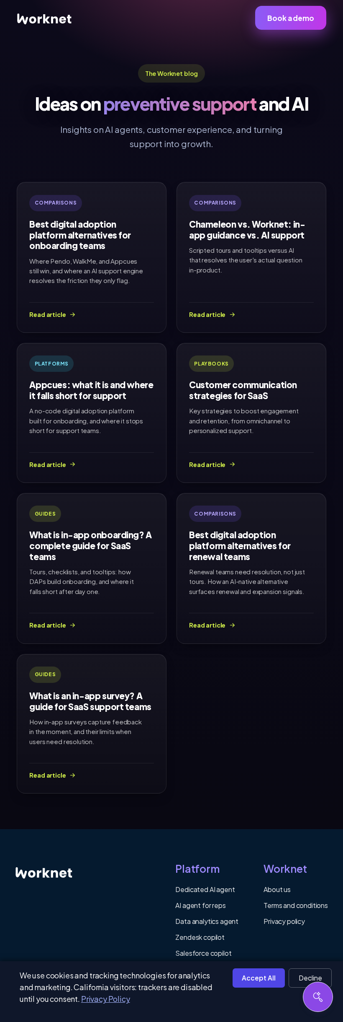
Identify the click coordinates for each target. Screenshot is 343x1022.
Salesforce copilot (203, 953)
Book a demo (290, 18)
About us (277, 889)
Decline (310, 978)
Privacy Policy (105, 999)
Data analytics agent (206, 921)
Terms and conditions (296, 905)
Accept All (259, 978)
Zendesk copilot (200, 937)
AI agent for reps (200, 905)
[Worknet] (47, 872)
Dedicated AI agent (205, 889)
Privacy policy (284, 921)
